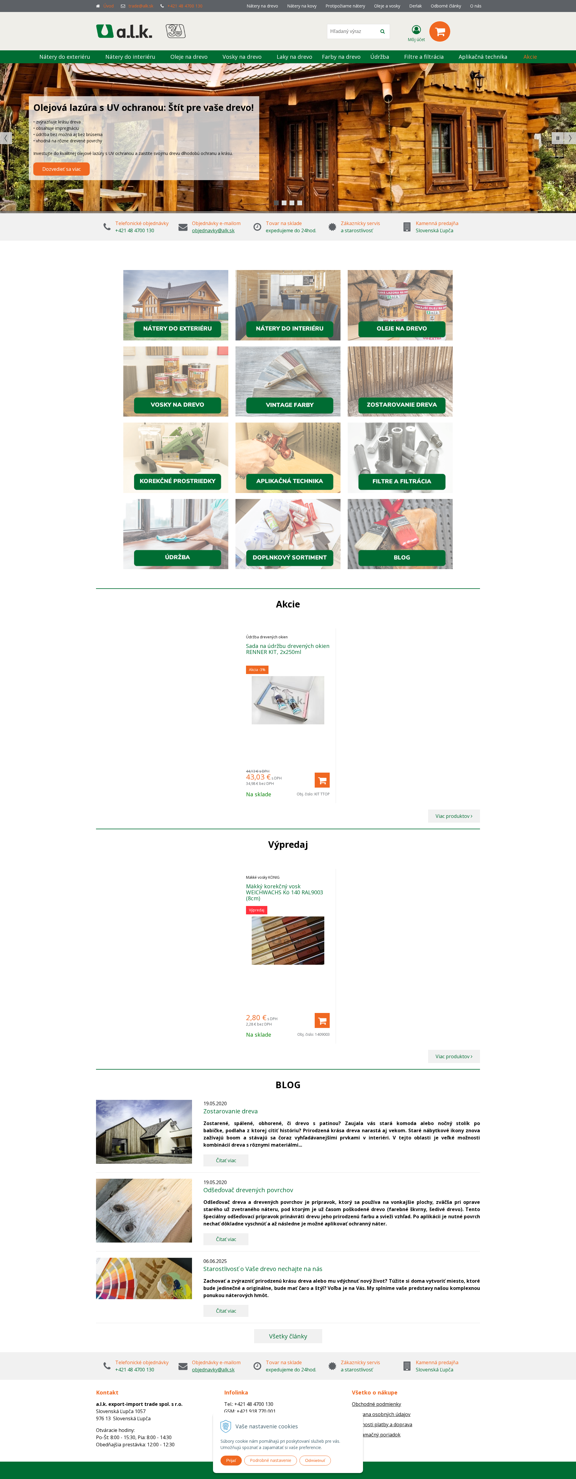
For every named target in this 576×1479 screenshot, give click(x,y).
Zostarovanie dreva (230, 1111)
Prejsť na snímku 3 (299, 202)
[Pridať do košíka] (322, 780)
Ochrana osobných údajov (381, 1414)
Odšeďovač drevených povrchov (248, 1190)
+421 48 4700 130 (184, 6)
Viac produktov (453, 816)
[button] (558, 138)
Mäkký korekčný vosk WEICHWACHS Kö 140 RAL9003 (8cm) (284, 892)
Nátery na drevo (262, 6)
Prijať (231, 1460)
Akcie (530, 56)
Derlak (415, 6)
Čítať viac (226, 1160)
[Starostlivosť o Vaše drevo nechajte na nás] (144, 1278)
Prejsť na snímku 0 (276, 202)
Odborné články (446, 6)
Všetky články (288, 1336)
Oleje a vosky (387, 6)
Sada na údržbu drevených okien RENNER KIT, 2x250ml (287, 648)
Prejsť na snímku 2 (292, 202)
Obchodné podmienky (376, 1404)
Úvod (109, 6)
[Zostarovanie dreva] (144, 1132)
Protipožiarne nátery (345, 6)
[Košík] (440, 31)
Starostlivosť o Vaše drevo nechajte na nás (262, 1269)
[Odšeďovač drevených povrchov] (144, 1211)
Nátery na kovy (301, 6)
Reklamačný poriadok (376, 1434)
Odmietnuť (315, 1460)
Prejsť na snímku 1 (284, 202)
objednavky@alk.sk (213, 230)
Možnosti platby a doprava (382, 1424)
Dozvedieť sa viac (61, 179)
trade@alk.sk (141, 6)
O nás (476, 6)
